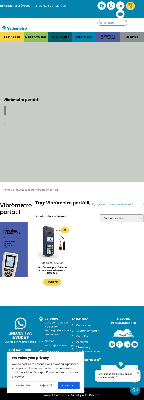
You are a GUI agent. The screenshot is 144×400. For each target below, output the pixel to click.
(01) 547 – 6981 (20, 350)
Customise (23, 385)
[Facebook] (101, 5)
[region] (45, 372)
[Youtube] (120, 14)
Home (7, 189)
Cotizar (52, 282)
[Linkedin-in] (120, 5)
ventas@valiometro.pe (60, 345)
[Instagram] (111, 5)
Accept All (68, 385)
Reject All (46, 385)
